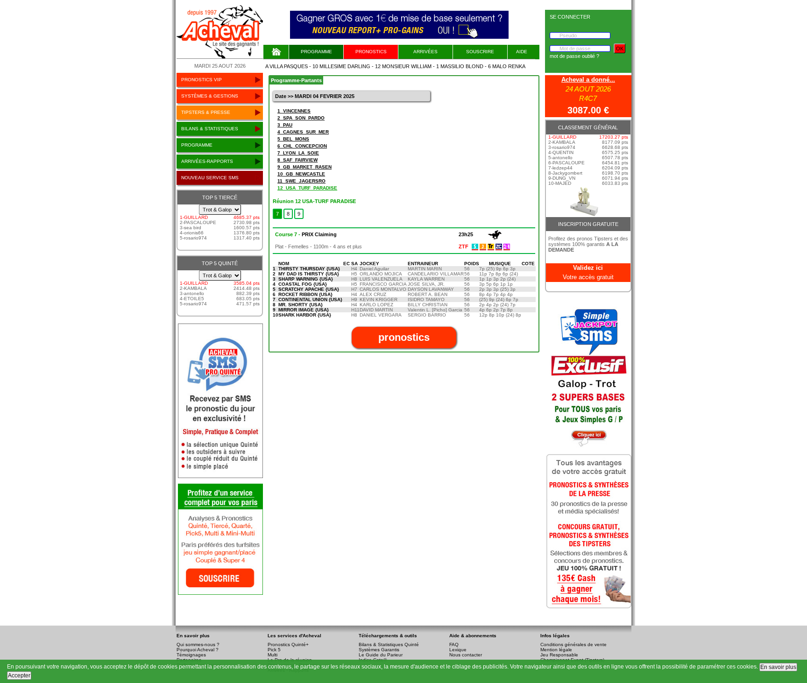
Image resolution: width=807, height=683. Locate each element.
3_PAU (284, 124)
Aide (521, 51)
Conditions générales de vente (573, 644)
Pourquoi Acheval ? (198, 649)
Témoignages (191, 654)
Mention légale (556, 649)
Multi (272, 654)
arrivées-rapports (207, 161)
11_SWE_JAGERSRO (301, 180)
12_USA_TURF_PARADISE (307, 187)
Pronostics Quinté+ (288, 644)
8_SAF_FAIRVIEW (297, 159)
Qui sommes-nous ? (198, 644)
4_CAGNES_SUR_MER (303, 131)
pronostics (371, 51)
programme (196, 145)
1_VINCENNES (294, 110)
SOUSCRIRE (480, 51)
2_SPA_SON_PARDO (301, 117)
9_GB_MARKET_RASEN (304, 166)
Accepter (19, 675)
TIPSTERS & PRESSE (205, 112)
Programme (316, 51)
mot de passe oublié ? (574, 56)
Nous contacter (465, 654)
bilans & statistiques (209, 128)
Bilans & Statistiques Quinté (389, 644)
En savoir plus (778, 667)
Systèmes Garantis (379, 649)
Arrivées (425, 51)
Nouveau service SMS (210, 177)
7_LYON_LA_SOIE (298, 152)
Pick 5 (274, 649)
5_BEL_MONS (293, 138)
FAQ (454, 644)
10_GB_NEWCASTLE (301, 173)
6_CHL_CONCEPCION (302, 145)
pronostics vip (201, 79)
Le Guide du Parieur (381, 654)
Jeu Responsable (559, 654)
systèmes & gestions (209, 96)
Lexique (458, 649)
